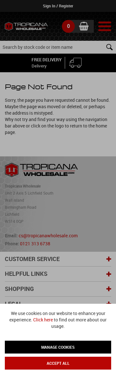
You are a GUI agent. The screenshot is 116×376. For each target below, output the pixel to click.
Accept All (58, 363)
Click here (43, 320)
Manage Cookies (58, 347)
